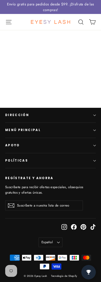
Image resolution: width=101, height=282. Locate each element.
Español (47, 242)
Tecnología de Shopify (64, 276)
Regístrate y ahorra (29, 178)
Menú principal (23, 130)
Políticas (16, 160)
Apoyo (12, 145)
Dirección (17, 115)
